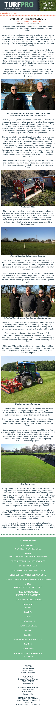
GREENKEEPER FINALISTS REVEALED (28, 561)
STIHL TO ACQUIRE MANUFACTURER (28, 570)
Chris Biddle (21, 704)
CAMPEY (28, 612)
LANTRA (28, 635)
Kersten (28, 630)
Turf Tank (28, 644)
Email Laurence (28, 673)
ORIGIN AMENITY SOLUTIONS (28, 639)
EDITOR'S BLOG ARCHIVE (28, 595)
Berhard (28, 607)
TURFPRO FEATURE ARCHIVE (28, 600)
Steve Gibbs (21, 700)
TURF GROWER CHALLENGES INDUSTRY (28, 557)
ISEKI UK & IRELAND (28, 626)
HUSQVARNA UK (28, 621)
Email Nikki (28, 694)
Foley (28, 617)
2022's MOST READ (28, 566)
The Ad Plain (28, 656)
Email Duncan (28, 683)
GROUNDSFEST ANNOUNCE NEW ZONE (28, 575)
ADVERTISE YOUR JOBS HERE (28, 587)
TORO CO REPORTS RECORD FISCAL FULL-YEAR (28, 579)
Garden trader (28, 649)
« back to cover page (9, 13)
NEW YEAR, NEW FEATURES (28, 549)
